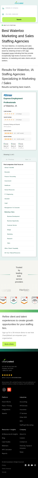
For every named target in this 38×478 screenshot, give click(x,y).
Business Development (13, 216)
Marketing (9, 234)
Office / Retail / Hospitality (11, 248)
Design (9, 229)
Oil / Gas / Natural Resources (12, 252)
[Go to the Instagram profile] (35, 465)
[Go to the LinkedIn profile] (25, 465)
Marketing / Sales (9, 212)
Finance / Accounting (10, 176)
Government (8, 181)
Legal (6, 203)
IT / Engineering (9, 194)
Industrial (7, 198)
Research (9, 238)
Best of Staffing (28, 48)
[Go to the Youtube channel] (32, 465)
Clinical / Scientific (9, 167)
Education (7, 172)
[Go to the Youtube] (29, 465)
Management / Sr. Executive (12, 207)
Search (19, 19)
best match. (25, 86)
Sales (8, 243)
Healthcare (7, 185)
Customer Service (12, 225)
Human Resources (10, 189)
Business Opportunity (13, 221)
